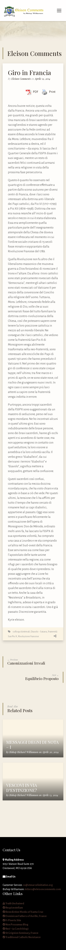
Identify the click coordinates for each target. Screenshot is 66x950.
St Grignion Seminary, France (21, 933)
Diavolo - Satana (39, 631)
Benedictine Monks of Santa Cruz (24, 911)
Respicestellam (14, 907)
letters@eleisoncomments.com (43, 889)
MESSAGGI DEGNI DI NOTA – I (32, 744)
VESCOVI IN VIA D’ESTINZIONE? (21, 787)
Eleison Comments (21, 78)
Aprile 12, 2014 (42, 78)
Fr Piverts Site (13, 920)
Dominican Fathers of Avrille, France (26, 916)
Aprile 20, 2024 (50, 752)
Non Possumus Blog (16, 924)
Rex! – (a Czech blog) (17, 928)
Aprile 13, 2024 (50, 795)
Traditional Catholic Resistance (23, 937)
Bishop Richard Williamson (23, 752)
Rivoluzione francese (28, 636)
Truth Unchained (14, 903)
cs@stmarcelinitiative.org (38, 885)
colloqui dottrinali (21, 631)
